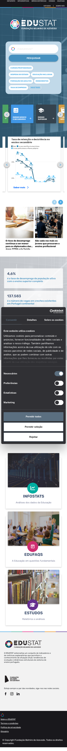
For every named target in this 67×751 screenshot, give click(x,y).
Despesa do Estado (19, 74)
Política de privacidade (11, 727)
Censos (52, 1)
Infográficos (23, 1)
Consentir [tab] (11, 320)
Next (60, 114)
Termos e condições (9, 723)
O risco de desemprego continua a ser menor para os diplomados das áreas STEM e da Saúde (18, 244)
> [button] (60, 202)
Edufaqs (61, 1)
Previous (7, 114)
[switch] (59, 383)
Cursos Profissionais (20, 68)
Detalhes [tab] (32, 320)
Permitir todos (33, 416)
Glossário (5, 731)
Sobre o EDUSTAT (8, 719)
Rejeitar (33, 437)
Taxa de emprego (18, 88)
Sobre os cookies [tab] (53, 320)
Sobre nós (60, 6)
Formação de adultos (20, 81)
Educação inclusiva (42, 74)
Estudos (47, 6)
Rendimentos (42, 81)
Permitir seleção (33, 426)
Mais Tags (35, 88)
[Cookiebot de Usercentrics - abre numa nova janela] (49, 311)
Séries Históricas (38, 1)
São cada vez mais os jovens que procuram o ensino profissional (47, 243)
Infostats (11, 1)
